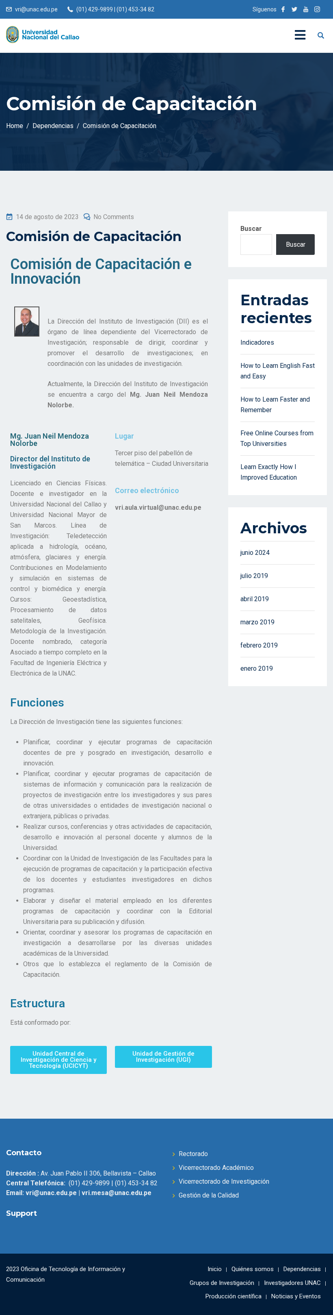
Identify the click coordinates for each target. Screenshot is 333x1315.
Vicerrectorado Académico (216, 1168)
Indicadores (257, 342)
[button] (58, 1060)
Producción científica (233, 1296)
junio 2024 (255, 552)
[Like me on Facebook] (283, 9)
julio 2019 (254, 576)
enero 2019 (256, 668)
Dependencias (302, 1269)
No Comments (113, 217)
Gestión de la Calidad (209, 1195)
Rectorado (193, 1154)
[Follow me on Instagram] (317, 9)
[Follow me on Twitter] (294, 9)
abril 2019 (254, 599)
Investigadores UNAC (292, 1283)
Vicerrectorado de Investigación (224, 1181)
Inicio (215, 1269)
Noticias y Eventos (296, 1296)
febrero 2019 (259, 645)
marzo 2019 (257, 622)
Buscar (251, 229)
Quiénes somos (252, 1269)
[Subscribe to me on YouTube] (306, 9)
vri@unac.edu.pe (36, 9)
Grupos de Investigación (222, 1283)
